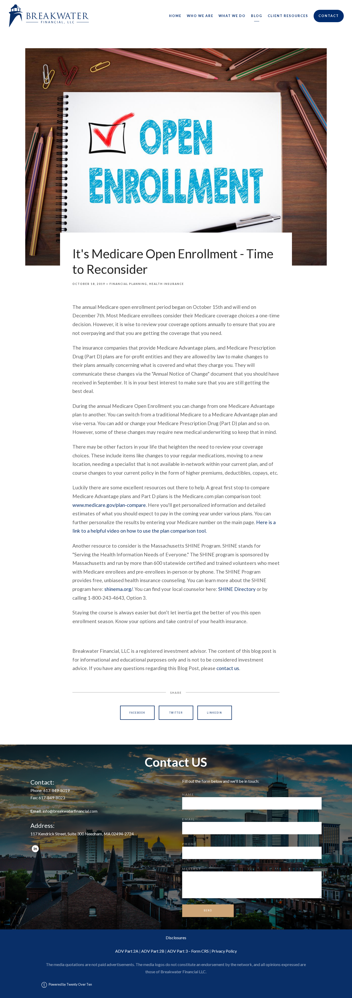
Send (208, 910)
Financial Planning (128, 283)
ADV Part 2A (126, 950)
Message (192, 869)
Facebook (137, 712)
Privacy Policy (224, 950)
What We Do (232, 16)
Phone (189, 844)
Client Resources (288, 16)
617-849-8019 (56, 790)
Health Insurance (166, 283)
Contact (329, 16)
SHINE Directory (237, 589)
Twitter (176, 712)
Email (188, 819)
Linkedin (214, 712)
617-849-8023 (52, 797)
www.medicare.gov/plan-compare (109, 505)
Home (175, 16)
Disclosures (176, 937)
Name (188, 794)
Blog (256, 16)
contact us (227, 668)
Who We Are (200, 16)
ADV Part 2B (152, 950)
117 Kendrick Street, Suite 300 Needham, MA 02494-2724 (82, 833)
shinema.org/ (118, 589)
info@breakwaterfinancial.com (70, 811)
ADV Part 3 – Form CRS (188, 950)
